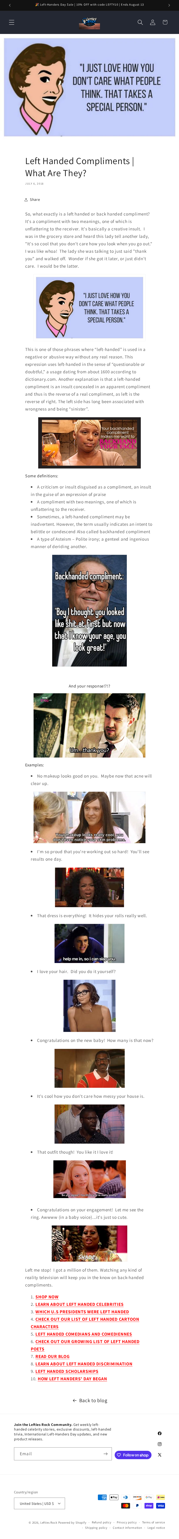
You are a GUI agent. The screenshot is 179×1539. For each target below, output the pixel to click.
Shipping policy (96, 1528)
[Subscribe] (105, 1453)
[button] (12, 22)
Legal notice (156, 1528)
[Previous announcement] (10, 5)
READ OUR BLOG (52, 1356)
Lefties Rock (48, 1523)
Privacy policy (127, 1522)
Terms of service (153, 1522)
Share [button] (35, 199)
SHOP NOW (47, 1297)
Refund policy (101, 1522)
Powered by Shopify (72, 1523)
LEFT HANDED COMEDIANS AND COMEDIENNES (83, 1334)
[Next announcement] (169, 5)
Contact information (127, 1528)
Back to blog (93, 1400)
